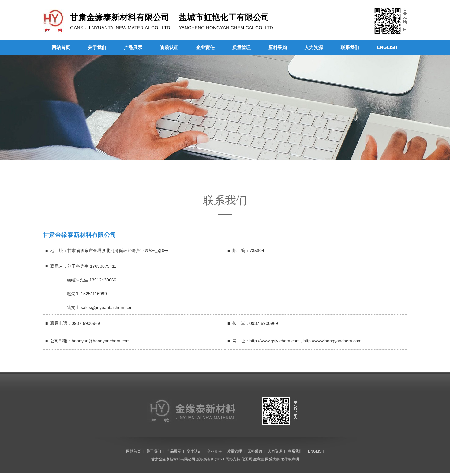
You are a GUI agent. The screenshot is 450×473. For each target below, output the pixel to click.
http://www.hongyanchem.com (332, 340)
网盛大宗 (272, 459)
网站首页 (61, 47)
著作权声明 (290, 459)
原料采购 (277, 47)
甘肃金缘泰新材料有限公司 (173, 459)
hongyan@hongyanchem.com (101, 340)
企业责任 (205, 47)
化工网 (246, 459)
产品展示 (133, 47)
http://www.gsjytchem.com (274, 340)
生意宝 (258, 459)
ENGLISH (387, 47)
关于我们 (97, 47)
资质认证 (169, 47)
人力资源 (314, 47)
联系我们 (350, 47)
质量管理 (241, 47)
